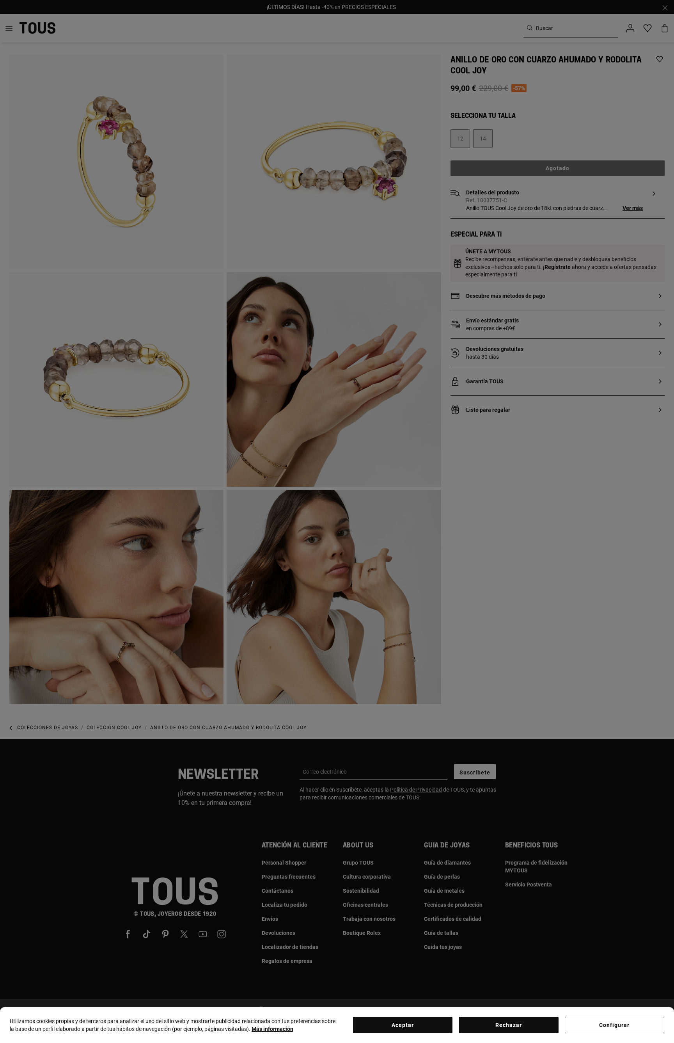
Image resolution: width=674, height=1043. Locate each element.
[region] (337, 1025)
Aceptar (403, 1025)
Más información (272, 1029)
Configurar (614, 1025)
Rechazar (508, 1025)
